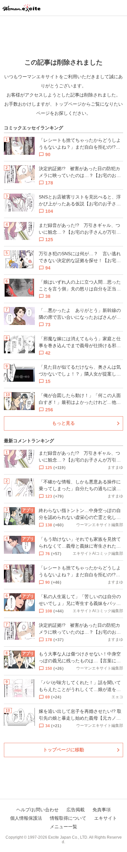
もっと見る (63, 423)
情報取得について (68, 818)
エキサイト (105, 818)
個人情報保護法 (26, 818)
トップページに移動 (63, 749)
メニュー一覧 (63, 826)
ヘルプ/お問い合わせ (37, 809)
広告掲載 (75, 809)
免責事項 (101, 809)
